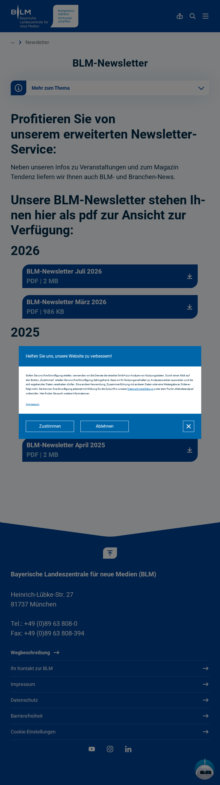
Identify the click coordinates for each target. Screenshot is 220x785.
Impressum (32, 404)
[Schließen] (188, 426)
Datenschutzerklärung (140, 389)
